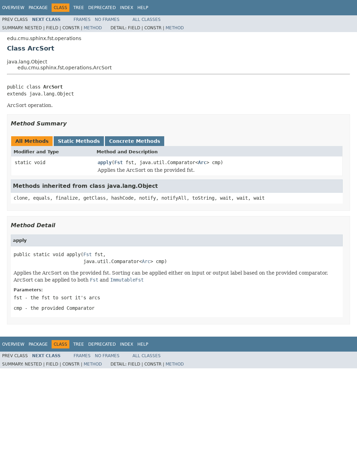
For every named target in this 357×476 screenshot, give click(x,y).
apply (105, 162)
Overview (13, 7)
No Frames (107, 19)
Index (126, 7)
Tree (78, 7)
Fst (118, 162)
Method (93, 27)
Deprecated (102, 7)
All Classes (146, 19)
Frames (82, 19)
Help (142, 7)
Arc (202, 162)
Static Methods (79, 141)
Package (38, 7)
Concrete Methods (134, 141)
